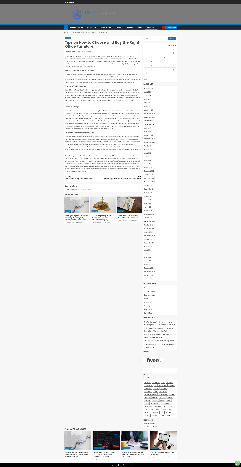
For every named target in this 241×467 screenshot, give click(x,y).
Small (162, 412)
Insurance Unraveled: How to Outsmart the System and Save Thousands (133, 454)
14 (164, 61)
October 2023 (148, 185)
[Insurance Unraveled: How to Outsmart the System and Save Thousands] (134, 440)
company (171, 385)
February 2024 (149, 171)
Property (147, 306)
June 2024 (147, 157)
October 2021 (148, 239)
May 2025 (147, 131)
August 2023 (148, 193)
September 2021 (149, 243)
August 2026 (148, 88)
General (147, 400)
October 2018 (148, 275)
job (164, 406)
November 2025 (149, 117)
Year (168, 415)
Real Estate (148, 309)
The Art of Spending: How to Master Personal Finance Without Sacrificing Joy (102, 218)
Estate (172, 394)
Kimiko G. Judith (70, 51)
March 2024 (148, 167)
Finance (140, 27)
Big (163, 382)
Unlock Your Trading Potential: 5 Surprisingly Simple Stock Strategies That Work (105, 454)
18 (151, 65)
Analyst (147, 382)
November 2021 (149, 236)
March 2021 (148, 264)
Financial (162, 397)
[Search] (160, 27)
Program (147, 412)
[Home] (66, 27)
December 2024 (149, 139)
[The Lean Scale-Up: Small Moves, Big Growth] (163, 440)
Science (155, 412)
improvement (166, 403)
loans (151, 409)
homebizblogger (149, 423)
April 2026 (147, 103)
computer (148, 388)
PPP (170, 409)
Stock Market (106, 27)
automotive (156, 382)
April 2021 (147, 261)
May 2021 (147, 257)
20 (160, 65)
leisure (170, 406)
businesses (148, 385)
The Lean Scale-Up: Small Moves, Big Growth (159, 341)
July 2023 (147, 196)
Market (158, 409)
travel (162, 415)
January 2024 (148, 175)
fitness (170, 397)
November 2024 (149, 142)
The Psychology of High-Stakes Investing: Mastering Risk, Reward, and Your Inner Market (76, 218)
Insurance (119, 27)
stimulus (168, 412)
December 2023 (149, 178)
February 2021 (149, 268)
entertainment (163, 394)
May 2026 (147, 99)
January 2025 (148, 135)
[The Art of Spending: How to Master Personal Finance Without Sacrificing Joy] (103, 205)
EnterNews (122, 465)
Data (155, 391)
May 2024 (147, 160)
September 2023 (149, 189)
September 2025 (149, 124)
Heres (169, 400)
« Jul (145, 79)
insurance (158, 406)
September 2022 (149, 228)
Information (148, 406)
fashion (147, 397)
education (163, 391)
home (147, 403)
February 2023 (149, 214)
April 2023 (147, 207)
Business (130, 27)
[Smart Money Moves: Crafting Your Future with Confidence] (129, 205)
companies (162, 385)
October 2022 (148, 225)
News (164, 409)
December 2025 (149, 113)
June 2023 (147, 200)
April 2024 (147, 164)
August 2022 (148, 232)
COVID (163, 388)
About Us (150, 27)
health (162, 400)
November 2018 (149, 272)
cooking (156, 388)
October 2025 (148, 121)
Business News (92, 27)
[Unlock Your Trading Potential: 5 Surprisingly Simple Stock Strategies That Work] (106, 440)
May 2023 (147, 203)
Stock (147, 415)
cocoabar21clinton (150, 426)
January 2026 (148, 110)
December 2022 (149, 221)
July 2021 (147, 250)
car (156, 385)
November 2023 (149, 182)
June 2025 (147, 128)
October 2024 (148, 146)
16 (173, 61)
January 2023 (148, 218)
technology (154, 415)
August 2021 (148, 246)
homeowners (155, 403)
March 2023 (148, 210)
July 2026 (147, 92)
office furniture (87, 156)
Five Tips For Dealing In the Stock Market (78, 177)
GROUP (155, 400)
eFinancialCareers (150, 394)
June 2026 (147, 96)
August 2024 (148, 149)
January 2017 (148, 279)
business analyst (76, 27)
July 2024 (147, 153)
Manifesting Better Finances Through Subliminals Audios (122, 177)
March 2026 (148, 106)
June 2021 (147, 254)
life (146, 409)
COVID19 (148, 391)
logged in (76, 189)
